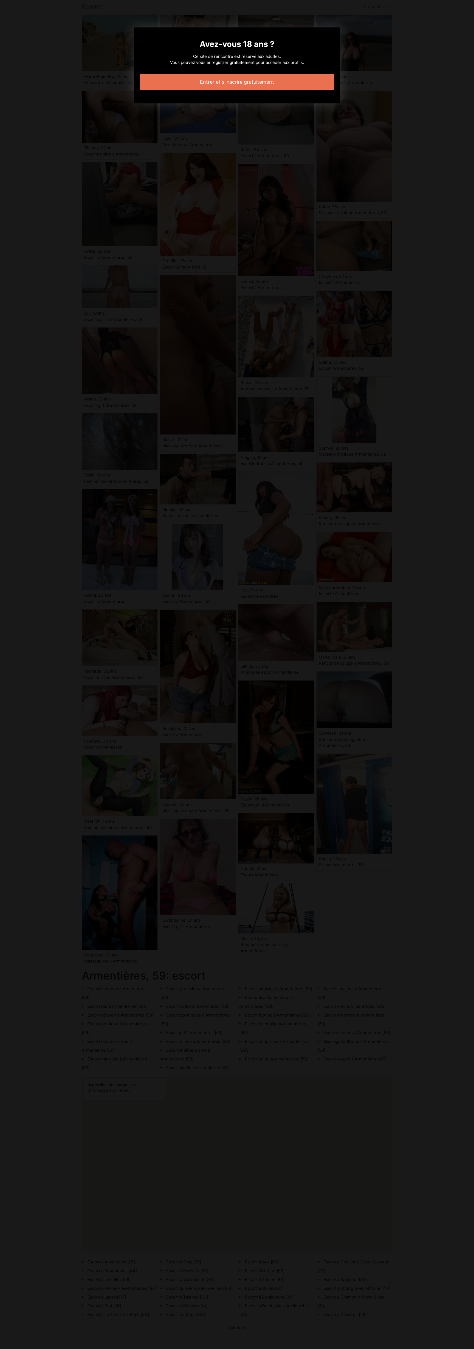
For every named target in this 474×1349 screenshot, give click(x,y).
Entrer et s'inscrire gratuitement (237, 82)
